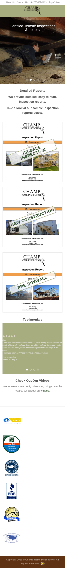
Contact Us (22, 2)
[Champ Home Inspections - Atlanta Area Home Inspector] (32, 11)
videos (45, 390)
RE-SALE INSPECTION (33, 153)
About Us (10, 2)
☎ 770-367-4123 (38, 2)
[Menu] (4, 11)
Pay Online (54, 2)
